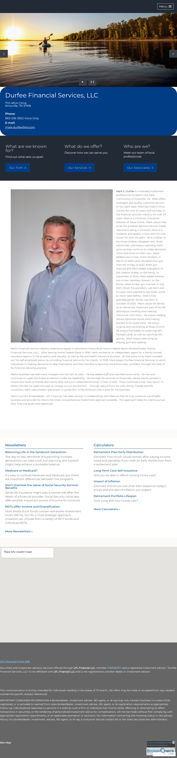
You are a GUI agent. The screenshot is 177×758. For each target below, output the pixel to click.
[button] (165, 6)
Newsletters (15, 445)
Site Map (5, 742)
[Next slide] (173, 54)
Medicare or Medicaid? (21, 470)
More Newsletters (19, 531)
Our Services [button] (77, 167)
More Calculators (107, 509)
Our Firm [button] (16, 167)
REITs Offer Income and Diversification (32, 506)
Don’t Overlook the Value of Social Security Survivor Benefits (41, 487)
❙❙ (92, 81)
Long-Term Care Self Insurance (115, 470)
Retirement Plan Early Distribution (118, 452)
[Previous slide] (4, 54)
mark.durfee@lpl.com (20, 127)
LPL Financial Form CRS (15, 661)
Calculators (104, 445)
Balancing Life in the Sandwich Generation (35, 452)
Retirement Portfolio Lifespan (115, 496)
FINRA (111, 667)
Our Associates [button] (138, 167)
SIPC (119, 667)
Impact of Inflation (107, 481)
